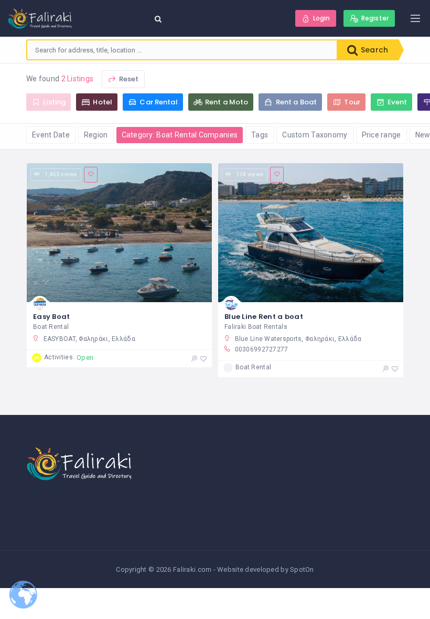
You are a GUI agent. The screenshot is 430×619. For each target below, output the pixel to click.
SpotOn (302, 569)
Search (373, 50)
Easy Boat (51, 317)
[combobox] (182, 49)
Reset (128, 79)
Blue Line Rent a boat (263, 317)
